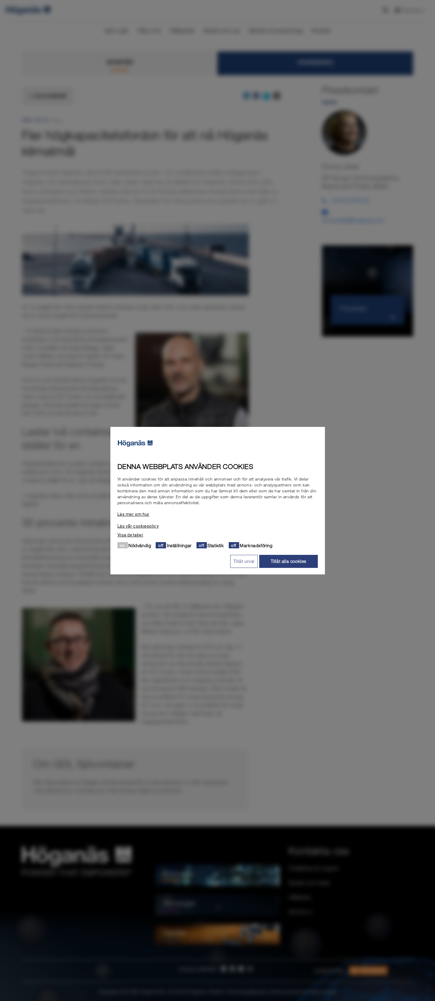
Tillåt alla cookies (288, 561)
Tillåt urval (243, 561)
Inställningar (179, 545)
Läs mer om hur (133, 514)
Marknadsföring (256, 545)
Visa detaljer (130, 534)
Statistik (215, 545)
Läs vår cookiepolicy (138, 525)
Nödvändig (139, 545)
